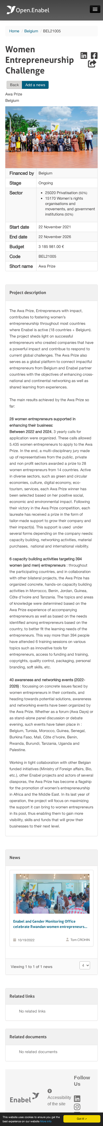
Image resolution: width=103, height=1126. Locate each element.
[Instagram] (77, 1107)
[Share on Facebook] (94, 56)
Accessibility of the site (59, 1100)
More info (46, 1121)
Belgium (31, 31)
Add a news (35, 85)
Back (14, 85)
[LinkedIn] (77, 1099)
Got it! (80, 1118)
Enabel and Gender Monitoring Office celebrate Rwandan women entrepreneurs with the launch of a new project (48, 924)
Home (14, 31)
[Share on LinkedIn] (84, 56)
